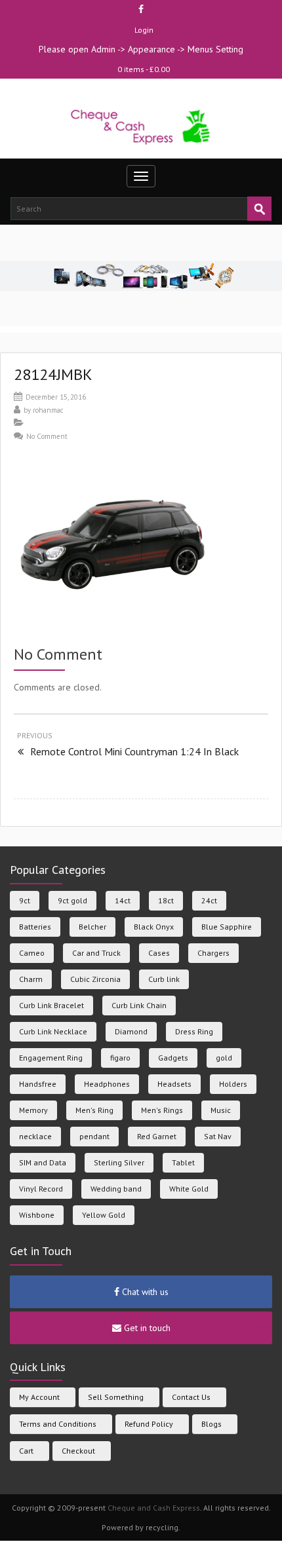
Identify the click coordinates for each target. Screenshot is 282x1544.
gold (224, 1058)
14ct (123, 900)
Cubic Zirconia (95, 979)
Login (143, 30)
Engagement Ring (51, 1058)
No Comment (47, 436)
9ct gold (72, 900)
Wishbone (36, 1215)
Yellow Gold (103, 1215)
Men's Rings (162, 1110)
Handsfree (37, 1084)
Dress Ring (194, 1031)
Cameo (32, 953)
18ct (166, 900)
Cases (159, 953)
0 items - (143, 69)
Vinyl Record (41, 1189)
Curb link (164, 979)
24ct (209, 900)
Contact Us (191, 1397)
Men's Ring (94, 1110)
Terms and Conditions (57, 1424)
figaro (120, 1058)
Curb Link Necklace (53, 1031)
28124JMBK (53, 374)
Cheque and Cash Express (154, 1508)
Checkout (78, 1451)
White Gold (189, 1189)
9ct (24, 900)
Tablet (183, 1162)
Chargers (213, 953)
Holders (233, 1084)
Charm (31, 979)
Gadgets (173, 1058)
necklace (35, 1136)
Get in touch (146, 1328)
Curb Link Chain (139, 1005)
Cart (26, 1451)
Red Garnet (156, 1136)
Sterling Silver (119, 1162)
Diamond (131, 1031)
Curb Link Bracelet (51, 1005)
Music (221, 1110)
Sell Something (116, 1397)
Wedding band (116, 1189)
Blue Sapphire (226, 927)
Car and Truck (96, 953)
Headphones (107, 1084)
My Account (39, 1397)
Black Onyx (154, 927)
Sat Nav (218, 1136)
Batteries (35, 927)
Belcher (92, 927)
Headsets (174, 1084)
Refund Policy (149, 1424)
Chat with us (144, 1292)
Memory (33, 1110)
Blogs (211, 1424)
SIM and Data (42, 1162)
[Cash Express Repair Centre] (141, 126)
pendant (94, 1136)
